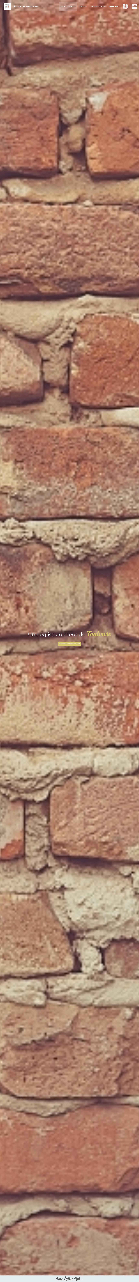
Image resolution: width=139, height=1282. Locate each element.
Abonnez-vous (98, 7)
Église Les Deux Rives (26, 7)
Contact (83, 7)
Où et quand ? (68, 7)
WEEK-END (114, 7)
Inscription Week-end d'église (69, 644)
